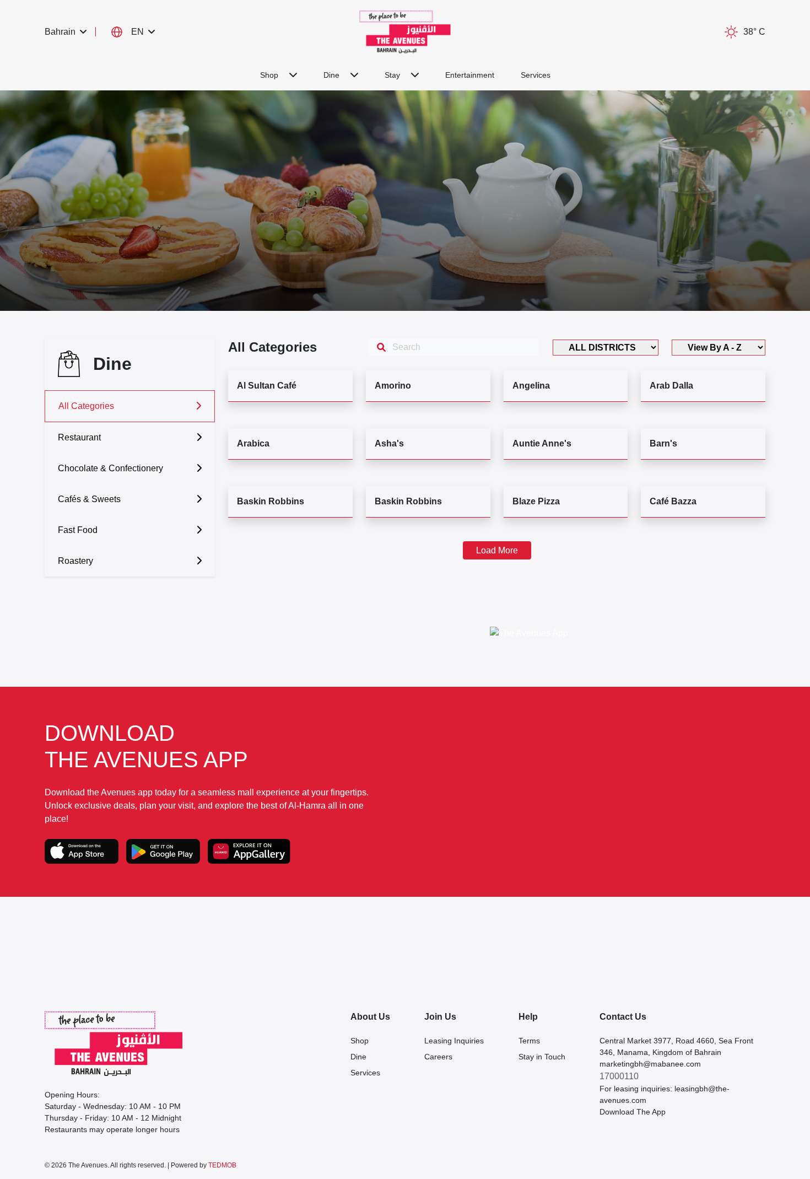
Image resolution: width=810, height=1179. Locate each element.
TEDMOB (222, 1165)
